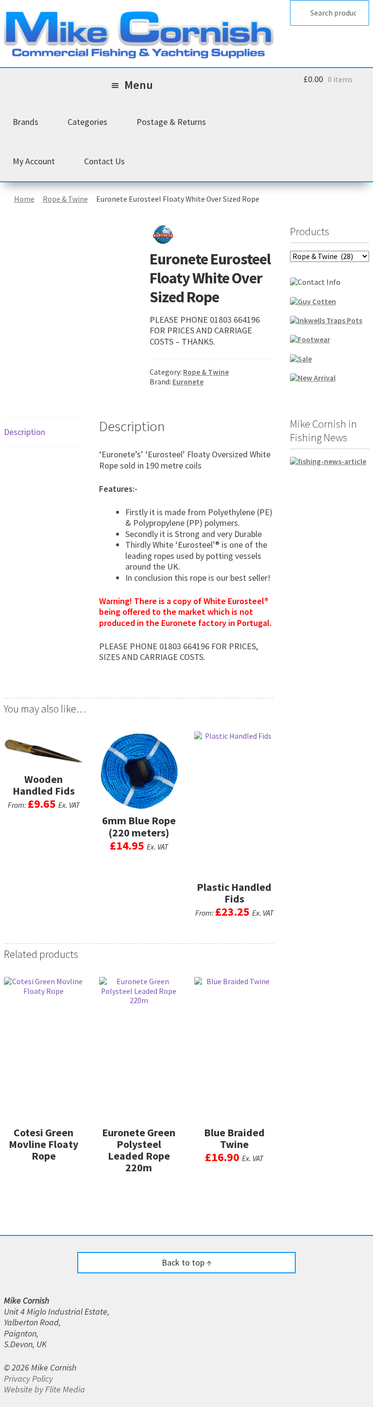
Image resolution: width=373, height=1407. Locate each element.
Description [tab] (24, 431)
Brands (25, 121)
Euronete (187, 381)
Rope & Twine (65, 199)
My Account (34, 161)
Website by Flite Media (44, 1389)
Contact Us (104, 161)
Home (24, 199)
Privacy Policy (28, 1378)
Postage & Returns (171, 121)
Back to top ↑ (187, 1262)
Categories (87, 121)
